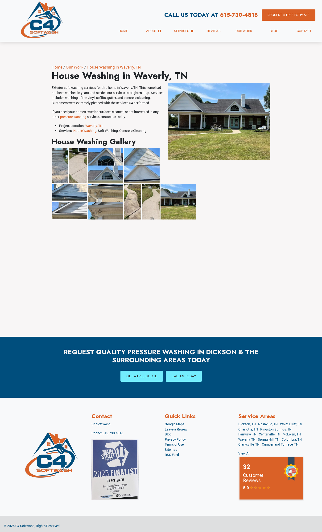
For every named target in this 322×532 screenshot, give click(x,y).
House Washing (84, 130)
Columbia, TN (292, 439)
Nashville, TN (268, 424)
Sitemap (171, 449)
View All (244, 453)
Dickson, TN (247, 424)
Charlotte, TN (248, 429)
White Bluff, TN (291, 424)
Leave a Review (176, 429)
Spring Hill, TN (268, 439)
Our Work (74, 67)
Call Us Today (184, 376)
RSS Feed (172, 454)
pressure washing (73, 116)
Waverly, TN (94, 125)
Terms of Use (174, 444)
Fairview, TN (247, 434)
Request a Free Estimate (289, 14)
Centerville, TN (269, 434)
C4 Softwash (24, 526)
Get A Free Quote (141, 376)
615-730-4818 (239, 15)
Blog (168, 434)
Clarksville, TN (249, 444)
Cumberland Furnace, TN (280, 444)
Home (57, 67)
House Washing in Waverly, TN (114, 67)
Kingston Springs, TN (276, 429)
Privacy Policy (175, 439)
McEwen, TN (292, 434)
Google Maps (174, 424)
